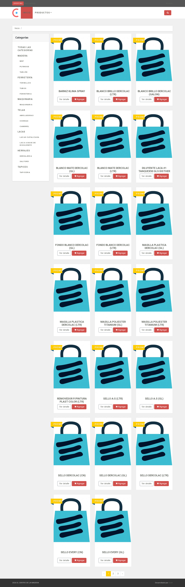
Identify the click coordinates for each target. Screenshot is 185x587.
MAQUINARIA (25, 99)
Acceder (169, 3)
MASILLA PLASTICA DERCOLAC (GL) (154, 246)
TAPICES (23, 167)
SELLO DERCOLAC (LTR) (154, 475)
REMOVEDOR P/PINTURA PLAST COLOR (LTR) (72, 400)
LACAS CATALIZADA (29, 137)
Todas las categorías (25, 49)
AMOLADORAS (27, 115)
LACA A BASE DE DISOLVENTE (28, 144)
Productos (42, 13)
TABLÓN (23, 72)
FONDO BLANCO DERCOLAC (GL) (71, 246)
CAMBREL (24, 126)
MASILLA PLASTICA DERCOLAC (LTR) (72, 323)
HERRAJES (24, 150)
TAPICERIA (25, 172)
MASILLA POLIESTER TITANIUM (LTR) (154, 323)
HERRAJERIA (26, 156)
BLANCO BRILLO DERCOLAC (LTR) (113, 93)
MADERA (23, 56)
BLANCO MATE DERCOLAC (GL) (72, 169)
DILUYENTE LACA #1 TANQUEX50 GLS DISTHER (154, 169)
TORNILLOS (25, 83)
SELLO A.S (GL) (154, 398)
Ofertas (18, 3)
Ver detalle (64, 99)
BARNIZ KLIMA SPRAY (72, 91)
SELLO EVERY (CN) (72, 552)
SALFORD (24, 161)
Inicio (26, 13)
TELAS (21, 110)
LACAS (21, 132)
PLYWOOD (24, 67)
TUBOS (23, 88)
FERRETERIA (26, 94)
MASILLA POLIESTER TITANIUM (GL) (113, 323)
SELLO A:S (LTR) (113, 398)
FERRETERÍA (25, 77)
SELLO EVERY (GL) (113, 552)
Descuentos (29, 3)
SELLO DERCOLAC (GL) (113, 475)
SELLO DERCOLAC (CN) (72, 475)
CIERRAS (24, 121)
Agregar (81, 99)
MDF (22, 61)
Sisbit (171, 583)
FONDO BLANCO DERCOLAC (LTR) (113, 246)
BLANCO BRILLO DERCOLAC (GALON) (154, 93)
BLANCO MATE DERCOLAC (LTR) (113, 169)
